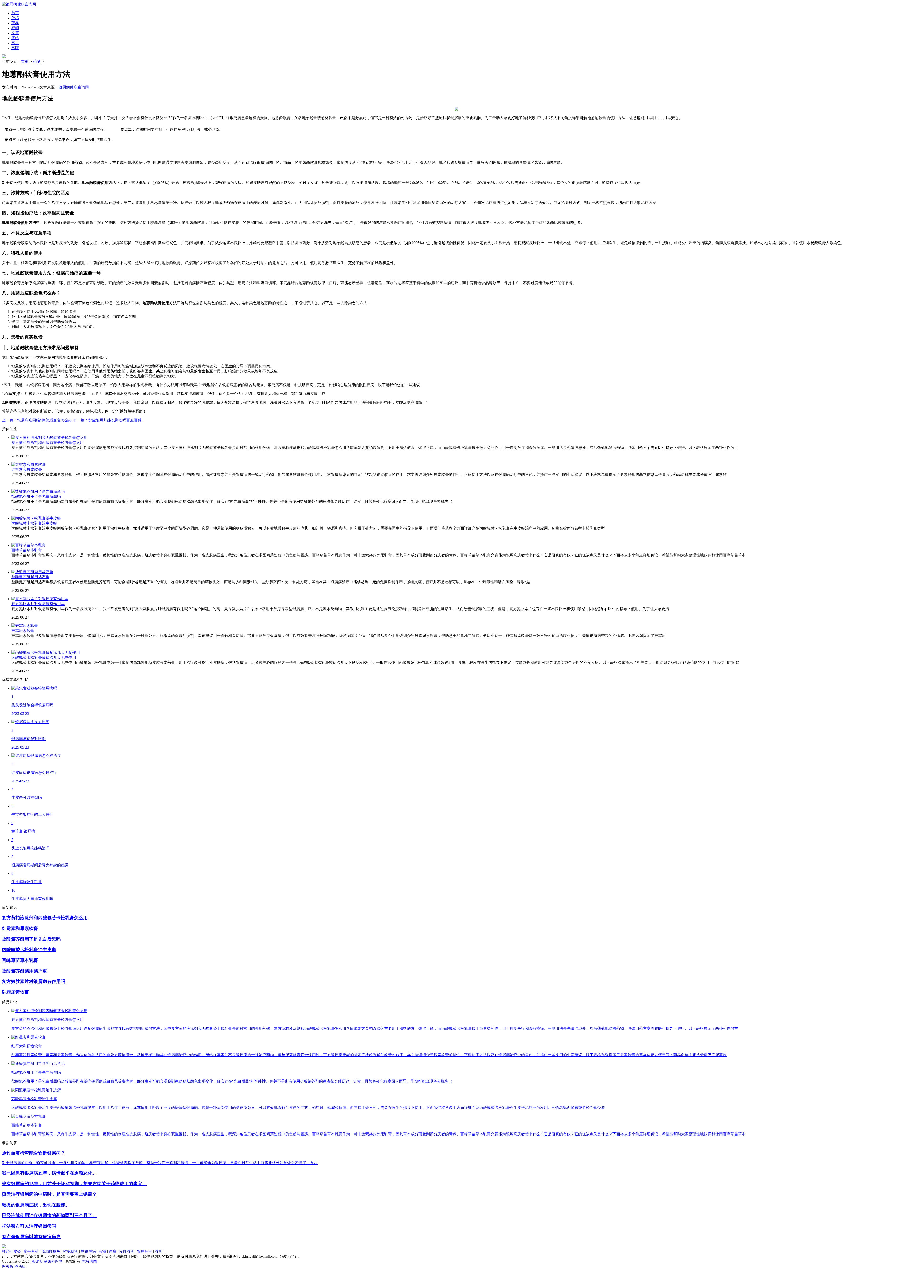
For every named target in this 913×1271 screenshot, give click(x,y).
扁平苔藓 (31, 1251)
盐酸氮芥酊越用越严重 (30, 577)
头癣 (102, 1251)
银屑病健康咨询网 (73, 87)
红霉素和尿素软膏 (26, 469)
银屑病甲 (144, 1251)
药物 (37, 61)
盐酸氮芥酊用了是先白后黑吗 (36, 496)
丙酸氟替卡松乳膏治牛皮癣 (34, 523)
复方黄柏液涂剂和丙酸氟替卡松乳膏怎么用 (47, 443)
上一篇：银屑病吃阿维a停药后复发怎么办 (37, 420)
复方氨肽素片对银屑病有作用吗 (38, 604)
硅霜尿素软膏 (22, 631)
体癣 (113, 1251)
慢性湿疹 (126, 1251)
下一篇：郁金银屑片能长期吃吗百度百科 (107, 420)
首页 (25, 61)
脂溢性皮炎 (50, 1251)
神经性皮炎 (11, 1251)
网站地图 (89, 1261)
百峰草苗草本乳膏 (26, 550)
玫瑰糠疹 (70, 1251)
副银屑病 (88, 1251)
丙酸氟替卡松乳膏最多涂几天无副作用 (43, 657)
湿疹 (158, 1251)
